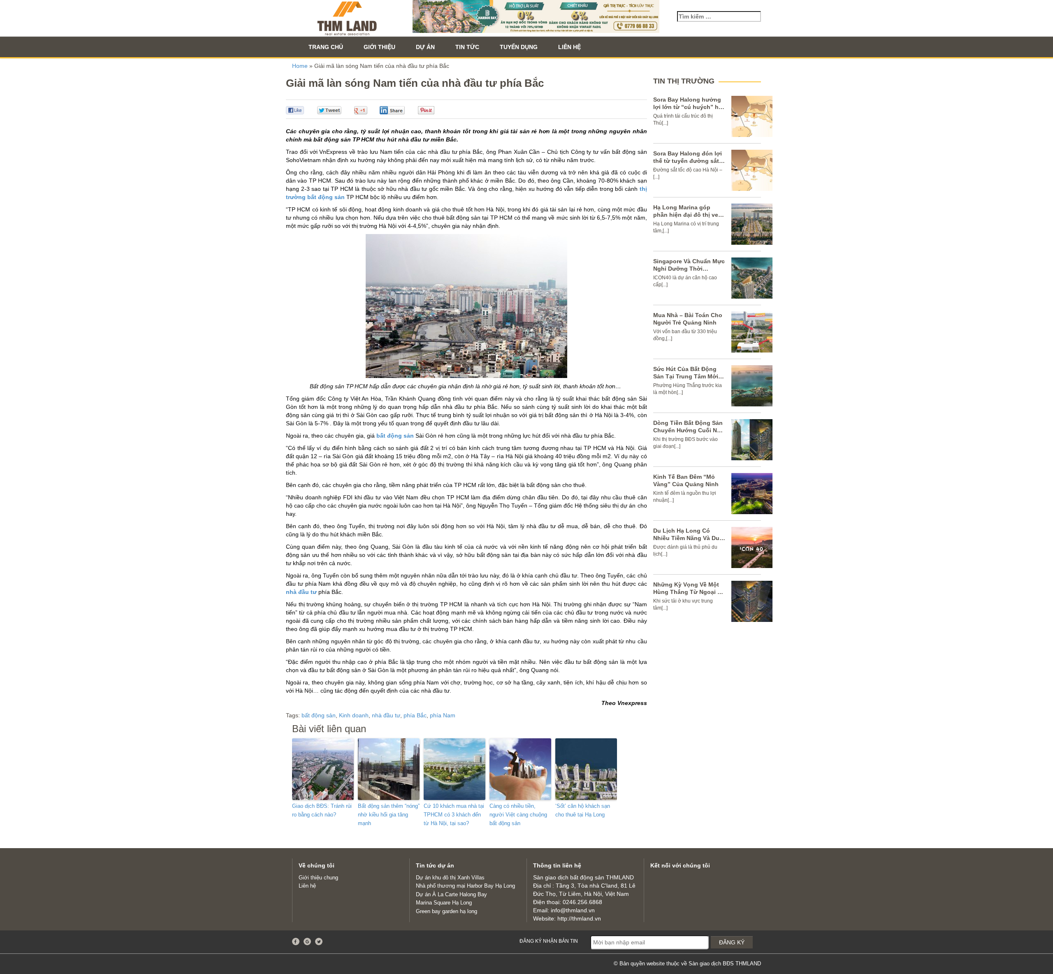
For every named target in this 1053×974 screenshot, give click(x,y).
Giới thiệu (379, 47)
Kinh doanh (354, 715)
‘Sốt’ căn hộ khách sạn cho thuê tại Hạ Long (582, 810)
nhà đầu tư (301, 592)
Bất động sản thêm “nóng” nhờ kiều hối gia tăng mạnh (389, 814)
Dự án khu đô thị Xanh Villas (450, 877)
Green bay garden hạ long (446, 911)
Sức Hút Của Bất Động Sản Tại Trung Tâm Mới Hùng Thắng (685, 376)
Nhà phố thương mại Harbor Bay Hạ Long (465, 886)
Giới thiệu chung (318, 877)
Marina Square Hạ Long (444, 903)
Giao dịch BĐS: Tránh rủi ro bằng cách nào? (322, 810)
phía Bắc (415, 715)
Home (300, 66)
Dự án (425, 47)
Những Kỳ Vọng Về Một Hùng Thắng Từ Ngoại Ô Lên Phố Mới (687, 592)
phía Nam (442, 715)
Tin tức (467, 47)
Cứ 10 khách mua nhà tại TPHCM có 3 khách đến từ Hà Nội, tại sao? (454, 814)
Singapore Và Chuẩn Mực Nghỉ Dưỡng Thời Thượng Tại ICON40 (689, 268)
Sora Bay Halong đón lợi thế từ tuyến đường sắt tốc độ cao (687, 161)
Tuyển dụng (519, 47)
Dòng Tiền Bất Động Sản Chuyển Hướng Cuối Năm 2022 (689, 430)
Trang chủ (325, 47)
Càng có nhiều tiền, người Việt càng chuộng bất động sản (518, 814)
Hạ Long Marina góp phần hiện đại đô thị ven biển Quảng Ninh (687, 214)
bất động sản (395, 435)
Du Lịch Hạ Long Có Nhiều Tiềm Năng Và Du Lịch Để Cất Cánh (686, 538)
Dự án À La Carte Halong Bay (451, 894)
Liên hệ (569, 47)
